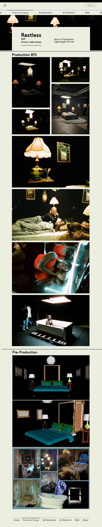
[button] (5, 5)
